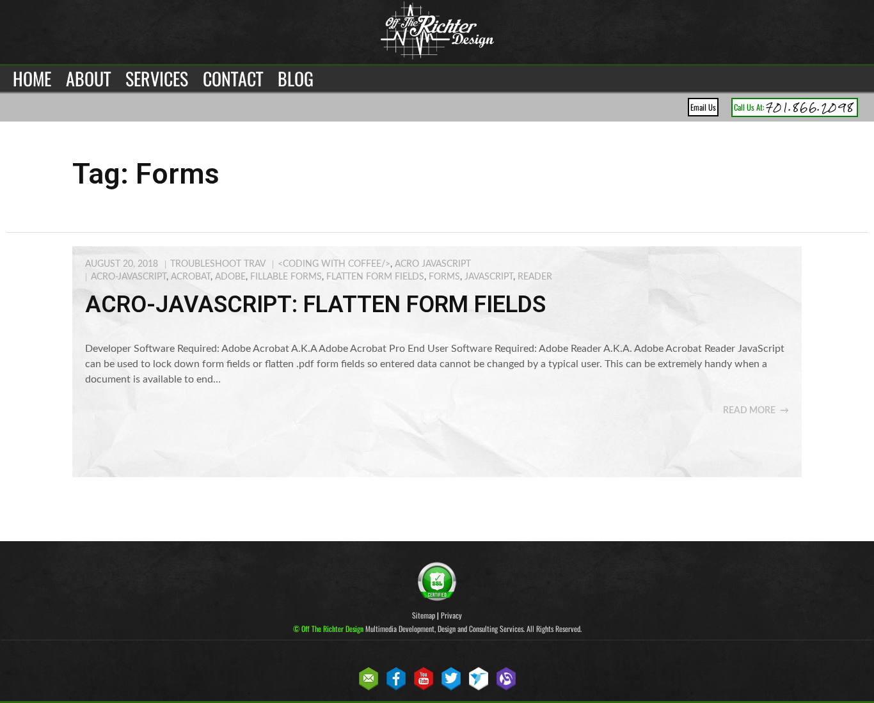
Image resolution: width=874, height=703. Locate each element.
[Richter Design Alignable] (506, 688)
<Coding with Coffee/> (334, 264)
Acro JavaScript (433, 264)
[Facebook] (396, 688)
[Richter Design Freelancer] (478, 688)
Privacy (451, 615)
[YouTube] (423, 688)
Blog (296, 78)
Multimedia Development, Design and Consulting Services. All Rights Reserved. (437, 628)
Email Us (703, 107)
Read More (749, 410)
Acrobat (191, 277)
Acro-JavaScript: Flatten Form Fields (315, 304)
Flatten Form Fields (375, 277)
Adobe (230, 277)
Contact (233, 78)
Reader (535, 277)
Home (32, 78)
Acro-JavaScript (128, 277)
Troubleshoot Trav (218, 264)
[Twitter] (451, 688)
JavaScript (489, 277)
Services (156, 78)
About (88, 78)
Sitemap (423, 615)
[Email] (368, 688)
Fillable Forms (286, 277)
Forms (444, 277)
